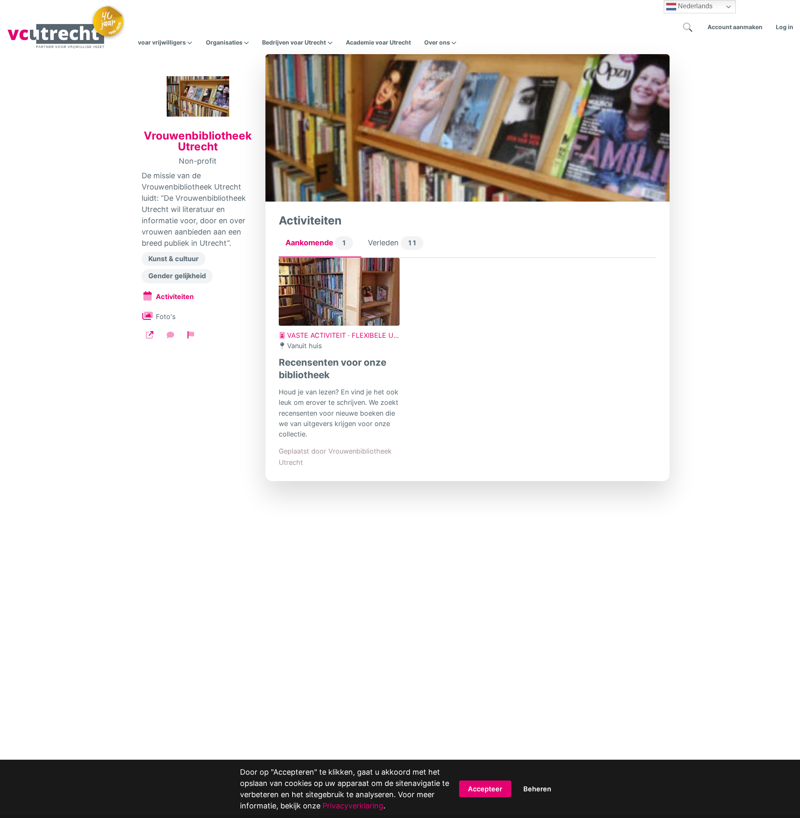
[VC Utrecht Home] (66, 27)
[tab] (320, 245)
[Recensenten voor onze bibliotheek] (339, 292)
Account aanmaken (735, 26)
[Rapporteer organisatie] (191, 335)
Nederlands (694, 6)
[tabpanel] (467, 363)
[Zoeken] (688, 27)
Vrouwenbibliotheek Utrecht (198, 141)
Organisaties (224, 42)
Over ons (437, 42)
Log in (784, 26)
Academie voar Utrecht (378, 42)
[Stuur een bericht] (170, 335)
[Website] (150, 335)
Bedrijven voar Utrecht (294, 42)
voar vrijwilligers (162, 42)
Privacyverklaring (352, 805)
